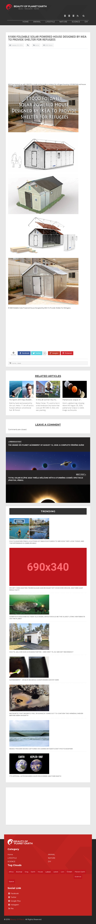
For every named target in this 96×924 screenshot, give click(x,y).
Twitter (13, 897)
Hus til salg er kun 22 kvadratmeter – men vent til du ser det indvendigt (41, 652)
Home (26, 22)
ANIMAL (37, 22)
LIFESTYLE (50, 22)
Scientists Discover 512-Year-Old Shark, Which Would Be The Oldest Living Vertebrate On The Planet (47, 618)
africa (11, 872)
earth (33, 872)
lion (62, 872)
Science (78, 876)
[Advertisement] (48, 67)
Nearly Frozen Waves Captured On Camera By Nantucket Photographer (41, 749)
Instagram (15, 905)
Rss (12, 908)
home (14, 363)
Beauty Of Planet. (17, 919)
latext (55, 872)
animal (19, 872)
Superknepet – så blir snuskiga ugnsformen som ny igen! (34, 680)
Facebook (15, 893)
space (11, 881)
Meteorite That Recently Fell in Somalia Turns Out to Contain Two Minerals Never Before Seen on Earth (46, 714)
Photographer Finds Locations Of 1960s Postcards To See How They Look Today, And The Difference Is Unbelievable (46, 542)
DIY (86, 22)
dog (26, 872)
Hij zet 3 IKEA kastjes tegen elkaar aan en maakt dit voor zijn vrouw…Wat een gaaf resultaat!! (46, 589)
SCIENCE (76, 22)
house (40, 872)
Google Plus (15, 901)
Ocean (69, 872)
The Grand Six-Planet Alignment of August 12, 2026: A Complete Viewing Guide (46, 445)
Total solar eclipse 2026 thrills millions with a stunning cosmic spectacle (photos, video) (45, 478)
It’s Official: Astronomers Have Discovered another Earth (35, 776)
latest (19, 363)
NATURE (63, 22)
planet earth (80, 872)
